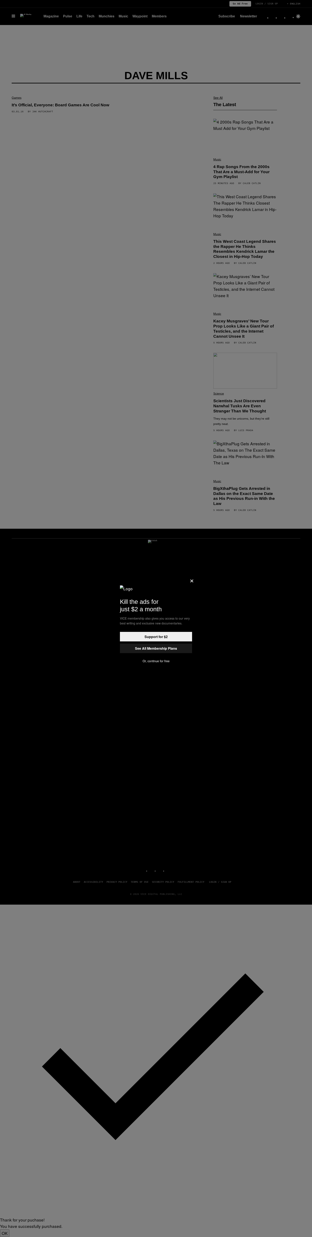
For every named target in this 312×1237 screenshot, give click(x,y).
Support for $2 (156, 636)
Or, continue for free (156, 661)
